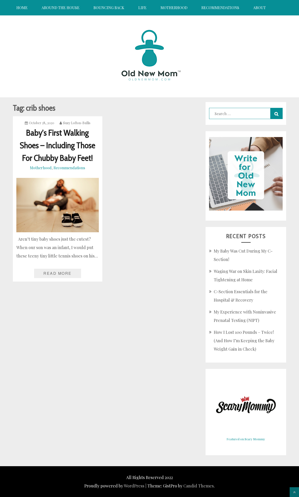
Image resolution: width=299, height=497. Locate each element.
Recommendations (220, 7)
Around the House (60, 7)
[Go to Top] (294, 492)
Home (22, 7)
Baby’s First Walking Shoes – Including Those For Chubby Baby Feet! (57, 145)
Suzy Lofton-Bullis (76, 123)
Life (142, 7)
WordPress (134, 486)
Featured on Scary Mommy (246, 439)
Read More (57, 273)
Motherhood (173, 7)
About (259, 7)
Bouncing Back (108, 7)
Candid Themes (198, 486)
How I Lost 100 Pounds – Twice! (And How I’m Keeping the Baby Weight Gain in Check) (244, 340)
